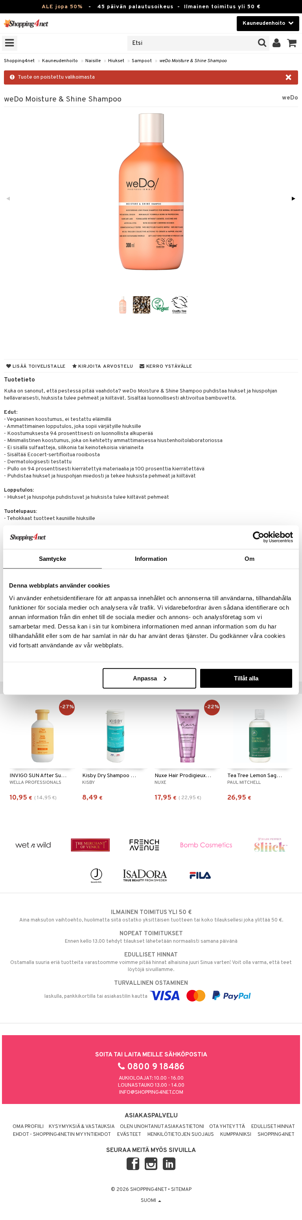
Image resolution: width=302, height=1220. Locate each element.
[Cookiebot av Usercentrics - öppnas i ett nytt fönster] (258, 537)
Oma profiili (28, 1127)
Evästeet (129, 1135)
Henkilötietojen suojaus (180, 1135)
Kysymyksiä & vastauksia (82, 1127)
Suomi (149, 1201)
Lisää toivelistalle (38, 366)
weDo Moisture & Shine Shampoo (192, 61)
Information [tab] (151, 558)
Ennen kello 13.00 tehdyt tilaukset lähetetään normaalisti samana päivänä (151, 937)
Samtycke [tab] (52, 558)
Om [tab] (249, 558)
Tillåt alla (246, 678)
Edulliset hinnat (273, 1127)
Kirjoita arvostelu (105, 366)
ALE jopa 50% (62, 7)
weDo (290, 98)
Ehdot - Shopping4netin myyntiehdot (62, 1135)
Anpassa (145, 678)
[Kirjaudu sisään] (276, 43)
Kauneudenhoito (60, 61)
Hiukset (116, 61)
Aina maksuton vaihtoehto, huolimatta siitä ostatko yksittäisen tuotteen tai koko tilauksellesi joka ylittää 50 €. (151, 916)
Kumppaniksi (235, 1135)
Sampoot (142, 61)
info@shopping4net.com (151, 1092)
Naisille (93, 61)
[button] (292, 43)
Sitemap (181, 1190)
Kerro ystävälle (168, 366)
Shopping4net (19, 61)
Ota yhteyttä (227, 1127)
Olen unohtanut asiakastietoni (162, 1127)
